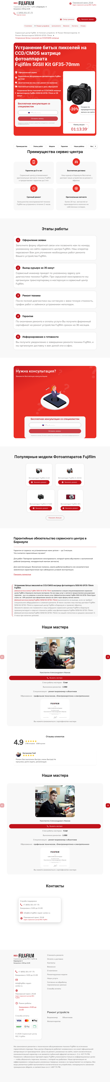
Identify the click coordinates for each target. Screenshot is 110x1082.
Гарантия (64, 146)
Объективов (67, 1017)
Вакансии (66, 26)
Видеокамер (52, 1017)
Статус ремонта (68, 19)
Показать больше (55, 518)
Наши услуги (52, 978)
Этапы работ (38, 146)
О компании (28, 26)
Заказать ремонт (40, 482)
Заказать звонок (87, 19)
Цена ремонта (56, 26)
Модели (52, 146)
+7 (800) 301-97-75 (24, 12)
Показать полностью (22, 574)
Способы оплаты (54, 989)
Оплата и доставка (55, 959)
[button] (108, 657)
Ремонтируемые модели (57, 974)
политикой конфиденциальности (70, 435)
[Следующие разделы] (95, 146)
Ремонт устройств (42, 26)
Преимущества (21, 146)
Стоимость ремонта (55, 955)
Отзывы (83, 26)
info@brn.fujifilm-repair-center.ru (37, 913)
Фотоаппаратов (53, 1021)
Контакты (75, 26)
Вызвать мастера (56, 678)
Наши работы (79, 146)
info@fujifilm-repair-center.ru (23, 984)
